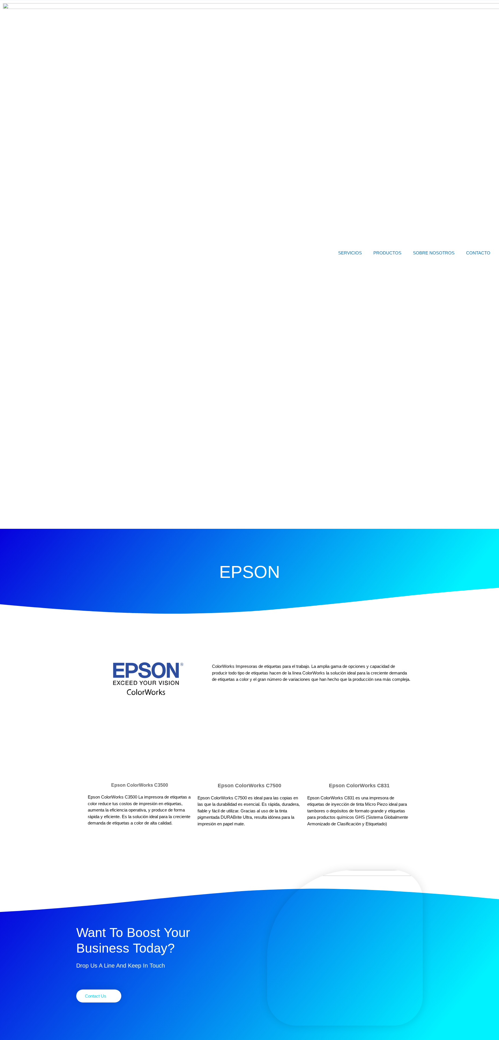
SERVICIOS (350, 252)
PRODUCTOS (387, 252)
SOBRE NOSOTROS (434, 252)
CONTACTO (478, 252)
